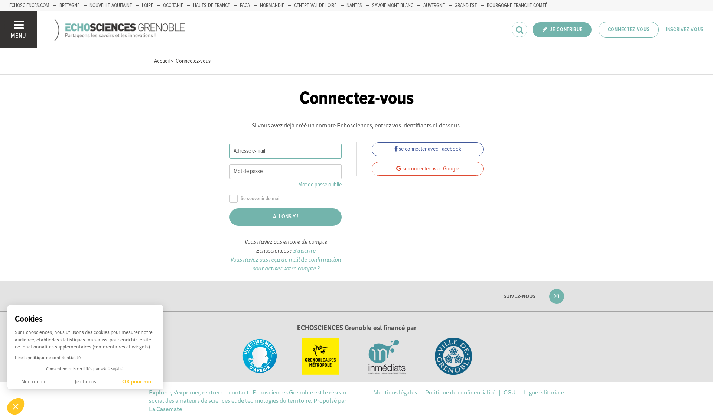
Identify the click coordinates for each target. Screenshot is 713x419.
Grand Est (466, 5)
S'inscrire (304, 250)
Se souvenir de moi (260, 198)
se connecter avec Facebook (429, 149)
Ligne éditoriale (544, 392)
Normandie (272, 5)
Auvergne (434, 5)
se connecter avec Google (430, 169)
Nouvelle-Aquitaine (110, 5)
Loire (147, 5)
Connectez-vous (629, 29)
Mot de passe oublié (320, 185)
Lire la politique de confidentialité (48, 357)
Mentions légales (395, 392)
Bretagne (69, 5)
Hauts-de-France (211, 5)
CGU (510, 392)
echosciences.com (29, 5)
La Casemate (165, 409)
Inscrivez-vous (685, 29)
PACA (245, 5)
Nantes (354, 5)
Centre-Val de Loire (315, 5)
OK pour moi (137, 381)
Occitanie (173, 5)
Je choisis (85, 381)
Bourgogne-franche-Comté (517, 5)
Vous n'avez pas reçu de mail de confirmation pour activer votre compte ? (285, 263)
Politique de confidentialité (460, 392)
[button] (16, 406)
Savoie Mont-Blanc (392, 5)
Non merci (33, 381)
